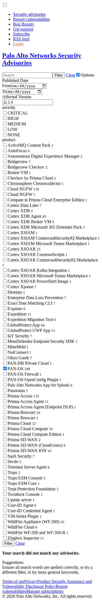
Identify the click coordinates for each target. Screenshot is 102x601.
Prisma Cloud (22, 423)
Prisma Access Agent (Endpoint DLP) (42, 407)
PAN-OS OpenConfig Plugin (34, 379)
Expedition (19, 314)
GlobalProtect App (26, 325)
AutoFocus (19, 150)
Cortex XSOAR (24, 249)
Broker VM (19, 172)
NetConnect (19, 352)
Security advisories (29, 14)
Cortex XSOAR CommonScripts (37, 254)
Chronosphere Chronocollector (36, 183)
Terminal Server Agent (29, 467)
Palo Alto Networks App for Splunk (40, 385)
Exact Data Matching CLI (31, 303)
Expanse (16, 308)
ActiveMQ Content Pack (30, 145)
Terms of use (13, 581)
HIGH (13, 118)
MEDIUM (17, 124)
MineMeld (18, 346)
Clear (70, 75)
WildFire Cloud (22, 527)
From (6, 85)
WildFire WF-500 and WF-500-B (38, 532)
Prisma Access (23, 396)
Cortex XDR (20, 210)
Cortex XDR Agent (27, 216)
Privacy (30, 581)
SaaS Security (21, 456)
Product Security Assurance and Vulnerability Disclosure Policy (47, 584)
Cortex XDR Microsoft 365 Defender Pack (46, 227)
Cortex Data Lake (24, 205)
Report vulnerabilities (31, 19)
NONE (14, 134)
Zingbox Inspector (26, 538)
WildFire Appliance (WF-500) (36, 521)
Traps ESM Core (24, 483)
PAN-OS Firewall (25, 374)
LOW (13, 129)
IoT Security (20, 336)
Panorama (18, 390)
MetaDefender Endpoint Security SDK (43, 341)
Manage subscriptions (44, 591)
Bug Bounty (23, 24)
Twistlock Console (25, 494)
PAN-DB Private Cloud (30, 363)
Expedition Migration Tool (32, 319)
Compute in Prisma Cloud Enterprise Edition (47, 200)
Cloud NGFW (23, 189)
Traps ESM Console (26, 478)
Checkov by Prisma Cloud (32, 178)
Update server (21, 499)
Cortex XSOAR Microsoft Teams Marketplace (49, 275)
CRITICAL (18, 113)
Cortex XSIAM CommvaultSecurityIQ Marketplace (54, 238)
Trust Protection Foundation (33, 489)
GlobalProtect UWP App (31, 330)
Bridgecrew (19, 161)
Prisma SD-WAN (24, 439)
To (4, 91)
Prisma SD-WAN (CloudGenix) (37, 445)
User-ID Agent (22, 505)
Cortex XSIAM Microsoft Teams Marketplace (49, 243)
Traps (14, 472)
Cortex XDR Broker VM (31, 221)
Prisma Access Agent (28, 401)
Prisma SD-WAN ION (29, 450)
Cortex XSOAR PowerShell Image (39, 281)
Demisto (16, 292)
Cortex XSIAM (23, 232)
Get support (23, 29)
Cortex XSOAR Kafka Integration (39, 270)
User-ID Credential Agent (31, 510)
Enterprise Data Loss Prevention (37, 297)
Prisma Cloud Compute (30, 428)
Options (87, 75)
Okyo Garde (20, 357)
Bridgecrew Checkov (27, 167)
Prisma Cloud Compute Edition (36, 434)
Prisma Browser (24, 412)
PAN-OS (19, 368)
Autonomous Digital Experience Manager (45, 156)
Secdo (14, 461)
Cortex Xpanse (22, 286)
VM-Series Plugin (25, 516)
